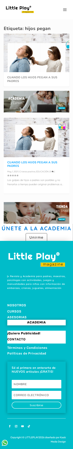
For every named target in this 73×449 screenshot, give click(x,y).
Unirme (36, 237)
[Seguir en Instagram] (16, 426)
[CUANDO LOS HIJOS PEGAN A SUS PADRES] (36, 137)
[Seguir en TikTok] (28, 426)
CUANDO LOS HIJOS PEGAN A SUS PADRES (32, 79)
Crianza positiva (27, 171)
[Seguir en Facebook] (9, 426)
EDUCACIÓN (42, 171)
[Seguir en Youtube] (22, 426)
